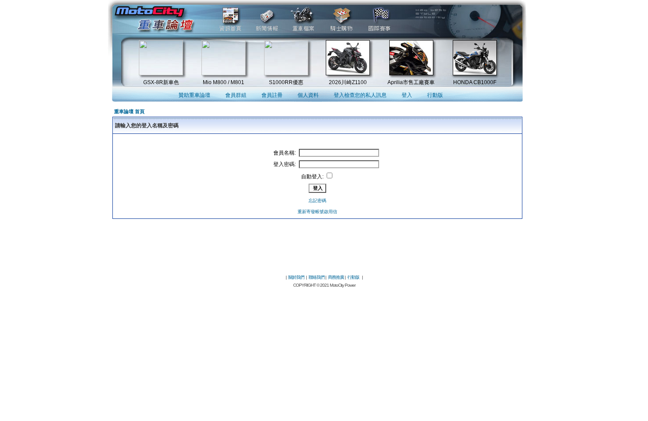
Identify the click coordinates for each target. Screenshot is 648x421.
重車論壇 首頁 (129, 111)
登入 (407, 95)
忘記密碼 (317, 200)
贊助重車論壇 (194, 95)
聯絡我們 (316, 277)
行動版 (435, 95)
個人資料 (308, 95)
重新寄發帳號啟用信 (317, 211)
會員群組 (235, 95)
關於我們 (296, 277)
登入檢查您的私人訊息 (360, 95)
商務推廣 (336, 277)
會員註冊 (272, 95)
